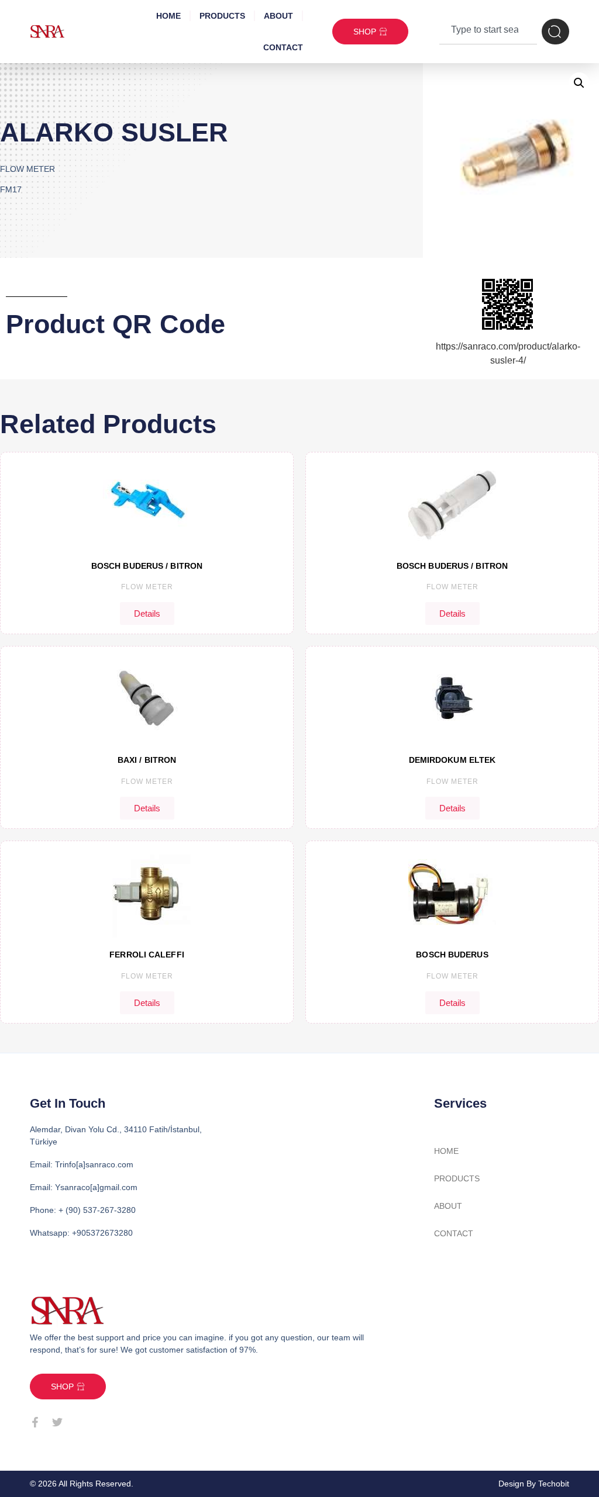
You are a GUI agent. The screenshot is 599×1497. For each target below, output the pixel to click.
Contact (283, 47)
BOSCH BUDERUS (452, 954)
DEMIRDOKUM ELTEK (452, 760)
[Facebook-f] (35, 1422)
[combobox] (488, 31)
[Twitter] (57, 1422)
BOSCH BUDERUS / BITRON (146, 566)
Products (222, 15)
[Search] (555, 31)
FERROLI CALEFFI (146, 954)
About (278, 15)
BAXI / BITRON (147, 760)
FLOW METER (147, 587)
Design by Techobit (533, 1483)
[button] (579, 83)
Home (168, 15)
